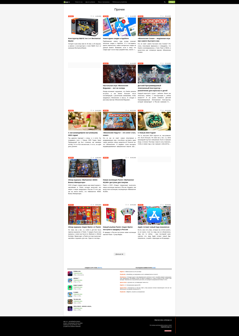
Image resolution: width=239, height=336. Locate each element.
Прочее (71, 16)
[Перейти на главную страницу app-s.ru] (67, 2)
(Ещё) (154, 267)
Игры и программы (104, 2)
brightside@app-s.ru (166, 327)
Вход (171, 2)
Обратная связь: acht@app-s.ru (163, 320)
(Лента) (100, 267)
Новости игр (79, 2)
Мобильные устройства (120, 2)
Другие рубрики (90, 2)
